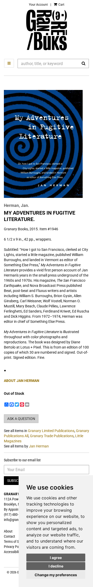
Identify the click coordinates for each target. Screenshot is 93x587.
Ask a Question (21, 419)
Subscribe (16, 481)
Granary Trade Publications (52, 436)
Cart (61, 4)
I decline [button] (56, 566)
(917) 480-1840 (15, 514)
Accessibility (12, 552)
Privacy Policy (14, 547)
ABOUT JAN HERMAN (21, 381)
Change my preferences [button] (56, 575)
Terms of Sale (13, 541)
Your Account (38, 4)
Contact (9, 536)
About (8, 531)
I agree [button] (56, 557)
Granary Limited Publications (51, 431)
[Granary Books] (46, 30)
